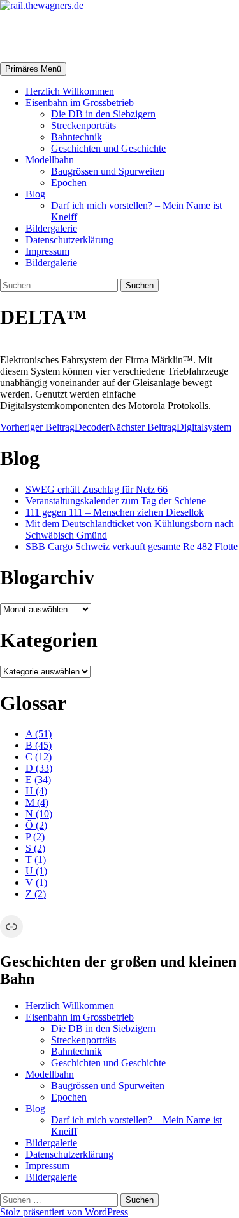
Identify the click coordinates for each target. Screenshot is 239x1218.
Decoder (54, 427)
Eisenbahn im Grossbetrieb (79, 102)
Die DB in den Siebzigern (103, 114)
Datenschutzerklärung (69, 239)
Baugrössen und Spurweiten (107, 171)
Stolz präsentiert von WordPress (64, 1212)
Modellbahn (49, 159)
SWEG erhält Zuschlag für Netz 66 (96, 489)
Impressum (47, 251)
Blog (35, 194)
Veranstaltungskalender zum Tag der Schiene (115, 500)
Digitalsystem (170, 427)
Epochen (69, 182)
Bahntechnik (76, 136)
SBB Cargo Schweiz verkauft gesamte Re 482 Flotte (131, 546)
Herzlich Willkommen (69, 91)
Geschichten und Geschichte (108, 148)
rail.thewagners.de (80, 36)
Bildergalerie (51, 228)
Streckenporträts (83, 125)
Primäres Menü (33, 69)
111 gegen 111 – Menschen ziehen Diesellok (114, 512)
